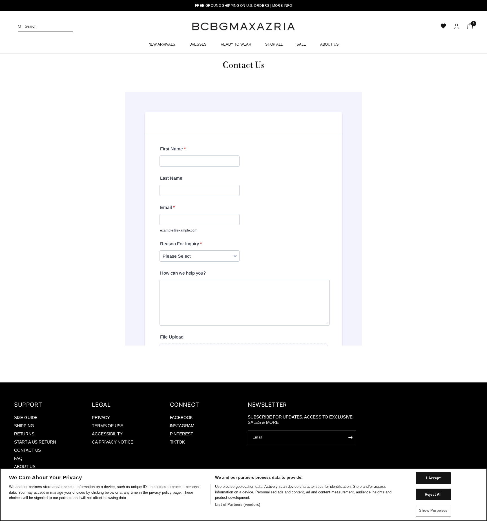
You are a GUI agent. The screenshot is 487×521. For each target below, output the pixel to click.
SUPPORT (28, 404)
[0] (468, 26)
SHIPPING (24, 425)
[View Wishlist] (444, 26)
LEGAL (101, 404)
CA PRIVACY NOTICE (112, 442)
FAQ (18, 458)
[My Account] (456, 26)
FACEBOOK (181, 417)
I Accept (433, 478)
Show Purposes (433, 510)
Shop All (274, 44)
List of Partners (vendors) (237, 504)
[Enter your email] (350, 437)
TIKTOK (177, 442)
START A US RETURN (35, 442)
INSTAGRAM (182, 425)
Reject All (433, 494)
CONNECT (184, 404)
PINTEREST (181, 433)
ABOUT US (25, 466)
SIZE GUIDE (25, 417)
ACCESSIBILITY (107, 433)
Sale (301, 44)
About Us (329, 44)
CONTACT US (27, 450)
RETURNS (24, 433)
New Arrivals (162, 44)
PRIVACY (101, 417)
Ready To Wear (236, 44)
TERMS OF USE (107, 425)
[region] (243, 495)
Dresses (198, 44)
